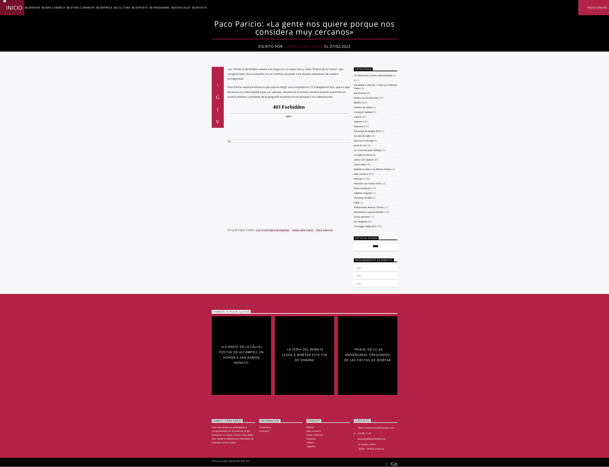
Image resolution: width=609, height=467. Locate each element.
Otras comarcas (82, 7)
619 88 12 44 (364, 433)
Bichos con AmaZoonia (366, 97)
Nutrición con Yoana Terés (367, 183)
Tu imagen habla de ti (365, 226)
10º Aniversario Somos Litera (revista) (373, 75)
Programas (161, 7)
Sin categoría (360, 221)
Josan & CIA (360, 145)
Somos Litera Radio (303, 46)
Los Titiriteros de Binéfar (272, 230)
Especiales (182, 7)
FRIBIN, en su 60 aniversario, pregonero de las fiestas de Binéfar (367, 354)
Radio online (597, 7)
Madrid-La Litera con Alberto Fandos (373, 169)
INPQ (243, 461)
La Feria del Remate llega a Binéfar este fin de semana (304, 354)
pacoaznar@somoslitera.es (372, 438)
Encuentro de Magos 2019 (367, 131)
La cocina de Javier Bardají (367, 150)
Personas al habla (363, 197)
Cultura (124, 7)
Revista (201, 7)
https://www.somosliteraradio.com (376, 427)
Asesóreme (360, 93)
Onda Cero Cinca (302, 230)
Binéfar (34, 7)
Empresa (106, 7)
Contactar (264, 431)
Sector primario (362, 216)
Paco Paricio (324, 230)
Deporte (142, 7)
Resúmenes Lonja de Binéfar (369, 212)
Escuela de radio (362, 135)
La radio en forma (363, 154)
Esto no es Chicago (364, 140)
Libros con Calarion (364, 159)
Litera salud (360, 164)
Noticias (358, 178)
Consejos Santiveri (363, 112)
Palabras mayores (363, 192)
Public (357, 202)
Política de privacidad (219, 461)
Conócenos (265, 427)
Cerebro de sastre (363, 107)
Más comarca (55, 7)
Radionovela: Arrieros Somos (369, 207)
